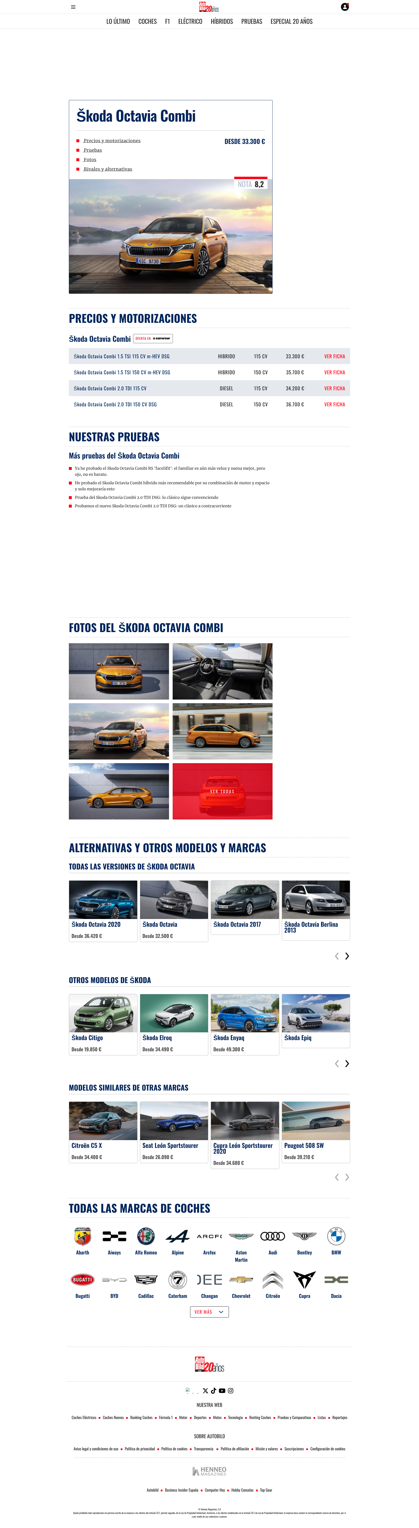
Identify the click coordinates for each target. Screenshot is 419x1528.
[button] (347, 956)
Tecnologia (235, 1417)
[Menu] (73, 7)
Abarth (82, 1252)
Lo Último (118, 21)
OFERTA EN (143, 338)
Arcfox (209, 1252)
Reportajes (339, 1417)
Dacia (336, 1295)
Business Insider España (181, 1490)
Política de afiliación (235, 1449)
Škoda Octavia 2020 (96, 924)
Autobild (152, 1490)
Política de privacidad (140, 1449)
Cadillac (146, 1295)
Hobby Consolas (242, 1490)
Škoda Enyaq (228, 1038)
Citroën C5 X (87, 1145)
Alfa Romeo (146, 1252)
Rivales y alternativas (107, 169)
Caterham (178, 1295)
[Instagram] (230, 1391)
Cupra (304, 1295)
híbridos (222, 21)
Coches (147, 21)
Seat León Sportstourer (170, 1145)
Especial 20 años (292, 21)
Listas (322, 1417)
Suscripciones (294, 1449)
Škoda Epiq (298, 1038)
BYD (114, 1295)
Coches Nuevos (113, 1417)
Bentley (304, 1252)
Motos (217, 1417)
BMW (336, 1252)
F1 (167, 21)
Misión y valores (267, 1449)
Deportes (200, 1417)
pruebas (252, 21)
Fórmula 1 (166, 1417)
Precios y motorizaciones (112, 140)
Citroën (273, 1295)
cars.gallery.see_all (181, 765)
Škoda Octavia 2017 (237, 924)
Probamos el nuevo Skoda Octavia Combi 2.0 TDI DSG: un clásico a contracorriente (153, 506)
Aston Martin (241, 1256)
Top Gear (266, 1490)
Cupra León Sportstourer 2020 (243, 1148)
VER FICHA (334, 356)
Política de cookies (174, 1449)
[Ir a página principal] (209, 7)
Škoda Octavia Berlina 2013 (311, 927)
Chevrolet (241, 1295)
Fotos (90, 159)
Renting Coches (260, 1417)
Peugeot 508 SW (304, 1145)
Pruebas (92, 150)
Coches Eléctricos (84, 1417)
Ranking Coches (141, 1417)
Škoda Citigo (87, 1038)
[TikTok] (213, 1391)
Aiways (114, 1252)
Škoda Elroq (157, 1038)
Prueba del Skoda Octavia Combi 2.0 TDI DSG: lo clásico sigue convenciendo (146, 497)
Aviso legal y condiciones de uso (96, 1449)
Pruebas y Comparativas (294, 1417)
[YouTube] (222, 1391)
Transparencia (204, 1449)
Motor (183, 1417)
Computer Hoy (215, 1490)
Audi (273, 1252)
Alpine (178, 1252)
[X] (205, 1391)
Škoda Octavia (160, 924)
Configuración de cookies (327, 1449)
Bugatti (83, 1295)
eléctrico (190, 21)
